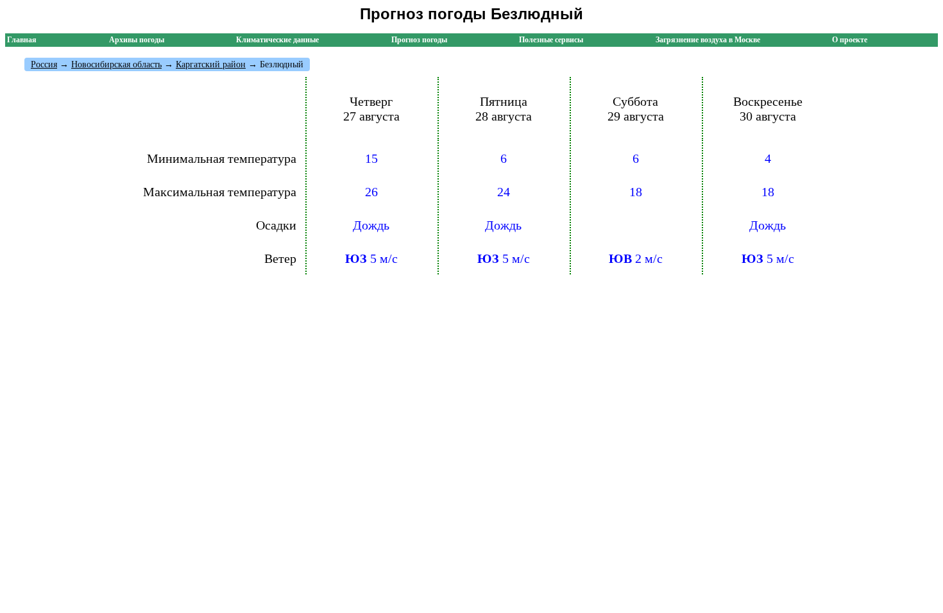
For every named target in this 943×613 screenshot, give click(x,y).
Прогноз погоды (419, 39)
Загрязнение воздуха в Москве (708, 39)
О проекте (849, 39)
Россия (44, 64)
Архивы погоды (136, 39)
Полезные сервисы (551, 39)
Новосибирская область (116, 64)
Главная (22, 39)
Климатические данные (277, 39)
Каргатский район (211, 64)
